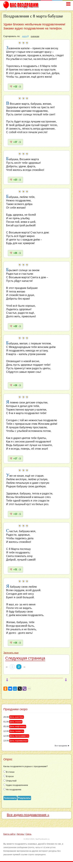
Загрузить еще (11, 653)
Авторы (20, 834)
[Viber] (24, 689)
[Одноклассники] (5, 689)
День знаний (16, 722)
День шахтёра (16, 717)
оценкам (35, 36)
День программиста (19, 736)
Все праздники (61, 746)
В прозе (10, 776)
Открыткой (11, 781)
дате (24, 36)
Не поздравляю (13, 789)
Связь (28, 834)
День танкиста (17, 731)
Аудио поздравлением (17, 785)
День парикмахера (19, 741)
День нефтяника (18, 726)
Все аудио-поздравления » (28, 815)
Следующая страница (25, 658)
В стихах (10, 772)
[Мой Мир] (15, 689)
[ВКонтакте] (10, 689)
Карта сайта (9, 834)
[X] (20, 689)
